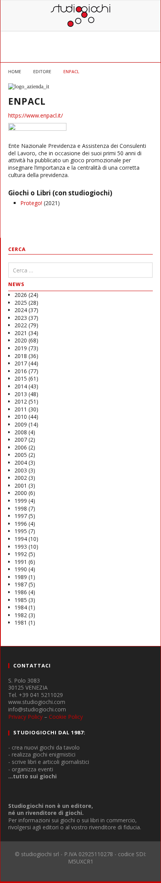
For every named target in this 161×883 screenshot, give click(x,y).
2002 (20, 477)
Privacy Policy (25, 716)
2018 (20, 356)
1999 (20, 500)
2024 (20, 310)
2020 (20, 340)
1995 (20, 531)
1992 (20, 554)
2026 (20, 294)
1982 (20, 615)
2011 (20, 409)
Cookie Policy (66, 716)
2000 (20, 493)
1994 (20, 538)
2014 (20, 386)
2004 (20, 462)
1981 (20, 622)
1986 (20, 592)
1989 (20, 577)
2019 (20, 348)
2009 (20, 424)
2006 (20, 447)
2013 (20, 394)
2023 (20, 317)
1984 (20, 607)
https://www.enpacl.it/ (35, 115)
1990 (20, 569)
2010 (20, 416)
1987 (20, 584)
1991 (20, 561)
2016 (20, 371)
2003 (20, 470)
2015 (20, 378)
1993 (20, 546)
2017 (20, 363)
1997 (20, 516)
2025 (20, 302)
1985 (20, 600)
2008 (20, 432)
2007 (20, 439)
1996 (20, 523)
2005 (20, 454)
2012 (20, 401)
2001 (20, 485)
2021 (20, 333)
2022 (20, 325)
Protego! (31, 203)
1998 (20, 508)
